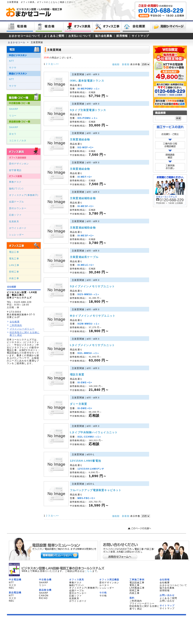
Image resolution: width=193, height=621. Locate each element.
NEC (12, 588)
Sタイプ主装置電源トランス (88, 110)
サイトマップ (140, 35)
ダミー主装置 (78, 403)
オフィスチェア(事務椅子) (23, 195)
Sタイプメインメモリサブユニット (92, 286)
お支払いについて (79, 35)
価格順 (116, 64)
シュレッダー (16, 234)
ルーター (104, 585)
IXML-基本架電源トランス (87, 80)
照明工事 (14, 271)
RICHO (43, 598)
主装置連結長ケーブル (84, 256)
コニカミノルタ (17, 140)
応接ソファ (15, 215)
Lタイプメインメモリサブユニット (92, 345)
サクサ (13, 67)
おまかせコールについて (24, 35)
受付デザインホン (19, 163)
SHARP (13, 109)
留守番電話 (15, 170)
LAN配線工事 (137, 588)
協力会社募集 (103, 35)
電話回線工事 (136, 582)
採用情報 (122, 35)
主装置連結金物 (80, 139)
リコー (13, 115)
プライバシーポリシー (22, 329)
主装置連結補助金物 (83, 198)
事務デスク (15, 182)
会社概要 (15, 321)
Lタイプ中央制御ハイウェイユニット (94, 432)
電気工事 (14, 258)
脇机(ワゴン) (16, 188)
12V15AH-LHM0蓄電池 (85, 460)
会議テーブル (16, 201)
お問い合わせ (167, 601)
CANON (43, 595)
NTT (11, 61)
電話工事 (14, 252)
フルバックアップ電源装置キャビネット (96, 490)
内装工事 (14, 278)
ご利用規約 (16, 325)
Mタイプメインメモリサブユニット (92, 315)
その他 (103, 595)
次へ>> (55, 64)
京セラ (13, 134)
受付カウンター (17, 208)
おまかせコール (16, 42)
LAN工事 (14, 265)
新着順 (125, 64)
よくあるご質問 (54, 35)
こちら (88, 571)
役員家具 (14, 221)
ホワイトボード (17, 228)
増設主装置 (77, 374)
